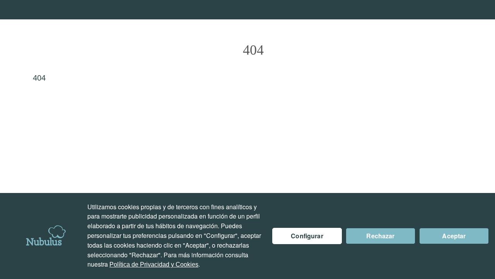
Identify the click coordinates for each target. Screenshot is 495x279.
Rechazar (380, 235)
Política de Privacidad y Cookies (153, 264)
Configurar (307, 235)
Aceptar (454, 235)
